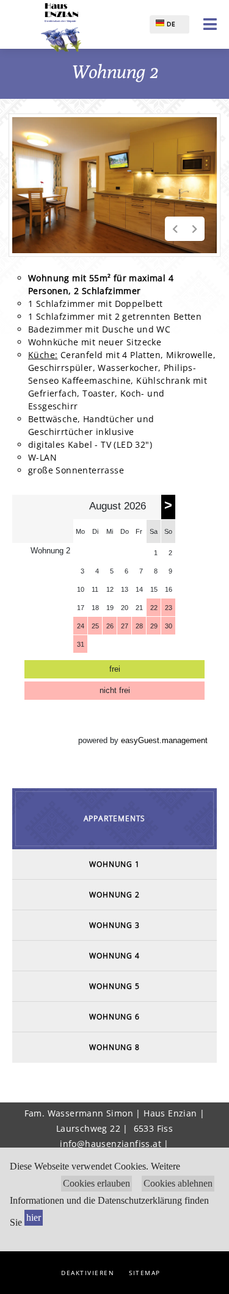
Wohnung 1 (114, 864)
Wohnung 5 (114, 986)
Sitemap (145, 1272)
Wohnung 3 (114, 925)
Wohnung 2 (114, 895)
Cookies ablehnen (178, 1183)
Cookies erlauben (96, 1183)
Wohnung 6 (114, 1017)
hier (33, 1217)
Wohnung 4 (114, 956)
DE (170, 24)
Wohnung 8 (114, 1047)
